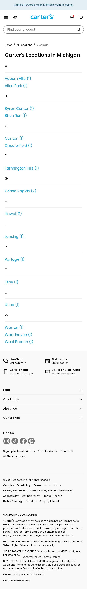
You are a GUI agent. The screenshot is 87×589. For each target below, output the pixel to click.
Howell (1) (13, 213)
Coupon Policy (31, 496)
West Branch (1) (19, 341)
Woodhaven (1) (18, 334)
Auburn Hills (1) (18, 78)
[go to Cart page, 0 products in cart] (80, 17)
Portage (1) (15, 259)
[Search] (78, 29)
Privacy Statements (15, 490)
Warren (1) (14, 327)
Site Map (31, 501)
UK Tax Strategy (12, 501)
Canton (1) (14, 138)
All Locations (24, 45)
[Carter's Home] (43, 16)
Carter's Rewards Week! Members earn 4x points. (43, 5)
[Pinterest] (31, 441)
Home (8, 45)
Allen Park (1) (16, 85)
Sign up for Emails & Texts (19, 451)
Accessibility (11, 496)
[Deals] (15, 17)
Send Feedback (47, 451)
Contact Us (67, 451)
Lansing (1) (14, 236)
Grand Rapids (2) (20, 190)
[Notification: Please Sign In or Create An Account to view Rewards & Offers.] (72, 17)
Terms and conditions (47, 485)
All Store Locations (14, 456)
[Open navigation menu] (6, 17)
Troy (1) (11, 282)
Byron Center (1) (19, 108)
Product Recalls (52, 496)
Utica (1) (12, 304)
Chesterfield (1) (18, 145)
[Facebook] (23, 441)
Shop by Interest (49, 501)
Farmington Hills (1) (22, 168)
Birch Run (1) (16, 115)
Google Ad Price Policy (16, 485)
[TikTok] (14, 441)
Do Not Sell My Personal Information (51, 490)
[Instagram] (6, 441)
